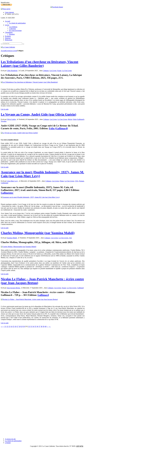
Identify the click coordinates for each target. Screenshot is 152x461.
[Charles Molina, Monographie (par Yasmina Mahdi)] (18, 246)
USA (76, 181)
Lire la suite (4, 109)
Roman (81, 181)
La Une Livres (67, 70)
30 (24, 326)
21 (5, 326)
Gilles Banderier (12, 70)
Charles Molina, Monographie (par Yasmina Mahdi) (38, 233)
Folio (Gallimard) (78, 119)
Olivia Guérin (11, 119)
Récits (70, 119)
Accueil (3, 51)
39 (43, 326)
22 (7, 326)
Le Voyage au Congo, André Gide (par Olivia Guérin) (38, 114)
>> (50, 326)
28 (20, 326)
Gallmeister (4, 183)
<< (2, 326)
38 (41, 326)
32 (29, 326)
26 (15, 326)
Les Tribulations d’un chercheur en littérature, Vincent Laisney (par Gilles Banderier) (39, 63)
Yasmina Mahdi (12, 238)
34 (33, 326)
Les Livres (13, 51)
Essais (59, 70)
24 (11, 326)
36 (37, 326)
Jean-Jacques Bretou (13, 288)
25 (13, 326)
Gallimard (80, 288)
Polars (62, 181)
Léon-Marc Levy (12, 181)
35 (35, 326)
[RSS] (5, 9)
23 (9, 326)
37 (39, 326)
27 (18, 326)
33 (31, 326)
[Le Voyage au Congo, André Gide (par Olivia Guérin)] (19, 133)
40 (45, 326)
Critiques (46, 70)
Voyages (3, 121)
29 (22, 326)
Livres (8, 51)
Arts (70, 238)
